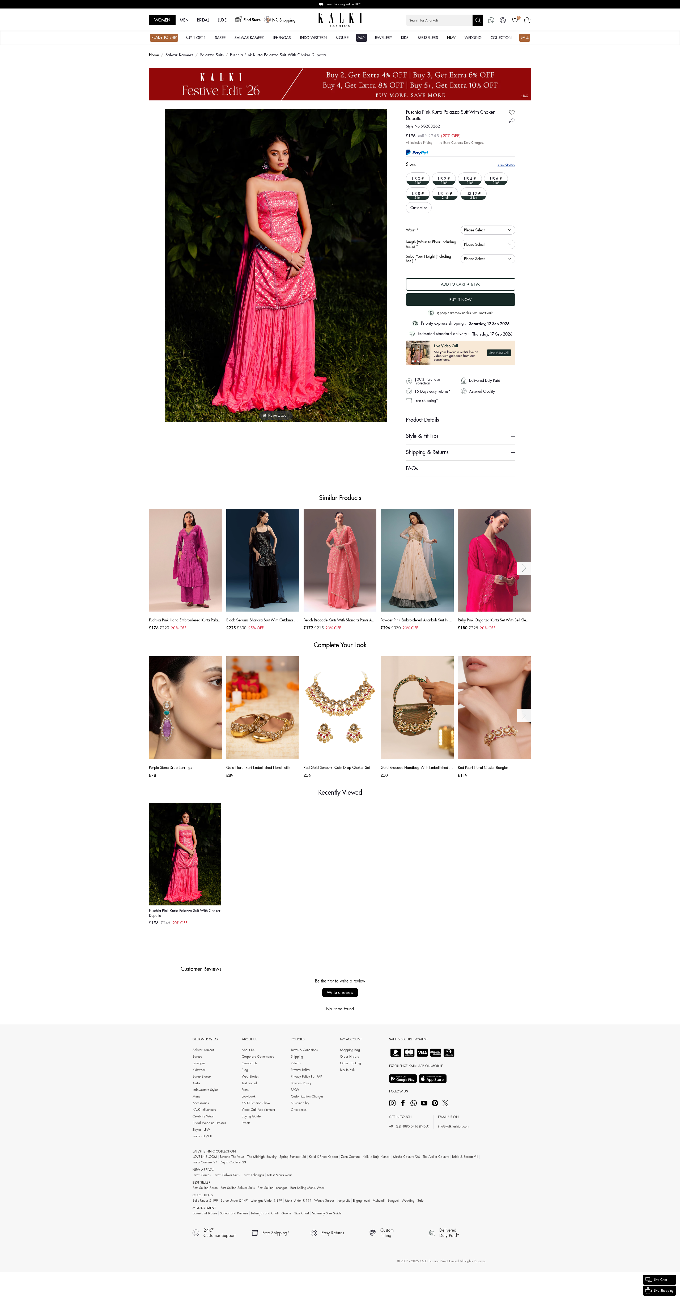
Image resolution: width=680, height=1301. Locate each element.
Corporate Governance (258, 1056)
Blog (245, 1069)
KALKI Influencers (204, 1109)
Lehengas (199, 1063)
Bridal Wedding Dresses (209, 1123)
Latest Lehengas (253, 1175)
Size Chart (301, 1213)
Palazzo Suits (212, 55)
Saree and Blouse (205, 1213)
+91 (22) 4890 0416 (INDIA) (409, 1126)
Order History (349, 1056)
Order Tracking (350, 1063)
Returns (296, 1063)
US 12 (469, 193)
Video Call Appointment (258, 1109)
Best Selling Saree (205, 1187)
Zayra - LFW (201, 1129)
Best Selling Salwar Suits (237, 1187)
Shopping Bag (350, 1050)
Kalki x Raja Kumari (376, 1156)
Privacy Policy (300, 1069)
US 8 (414, 193)
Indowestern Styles (205, 1089)
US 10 (441, 193)
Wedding (408, 1200)
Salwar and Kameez (234, 1213)
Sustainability (300, 1103)
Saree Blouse (202, 1076)
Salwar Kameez (179, 55)
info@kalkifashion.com (453, 1126)
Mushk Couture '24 (406, 1156)
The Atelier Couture (436, 1156)
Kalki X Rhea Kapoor (323, 1156)
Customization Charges (307, 1096)
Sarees (197, 1056)
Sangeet (393, 1200)
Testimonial (249, 1083)
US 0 (414, 178)
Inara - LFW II (202, 1136)
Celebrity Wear (203, 1116)
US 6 (492, 178)
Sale (420, 1200)
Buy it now (460, 300)
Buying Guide (251, 1116)
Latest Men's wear (279, 1175)
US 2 (440, 178)
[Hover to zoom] (276, 265)
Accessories (201, 1103)
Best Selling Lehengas (272, 1187)
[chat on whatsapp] (491, 20)
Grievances (299, 1109)
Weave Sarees (324, 1200)
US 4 (466, 178)
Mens (196, 1096)
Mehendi (379, 1200)
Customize (418, 208)
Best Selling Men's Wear (307, 1187)
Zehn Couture (350, 1156)
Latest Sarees (202, 1175)
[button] (444, 20)
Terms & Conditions (304, 1050)
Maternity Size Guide (326, 1213)
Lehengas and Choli (265, 1213)
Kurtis (196, 1083)
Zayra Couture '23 (233, 1162)
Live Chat (660, 1279)
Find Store (252, 20)
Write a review (340, 992)
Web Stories (250, 1076)
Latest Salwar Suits (227, 1175)
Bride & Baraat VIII (465, 1156)
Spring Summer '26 (292, 1156)
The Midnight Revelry (262, 1156)
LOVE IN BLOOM (205, 1156)
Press (245, 1089)
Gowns (286, 1213)
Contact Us (249, 1063)
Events (246, 1123)
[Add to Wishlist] (511, 112)
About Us (248, 1050)
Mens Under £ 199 (298, 1200)
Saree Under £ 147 (234, 1200)
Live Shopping (664, 1290)
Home (154, 55)
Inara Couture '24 (205, 1162)
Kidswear (199, 1069)
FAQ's (295, 1089)
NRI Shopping (283, 20)
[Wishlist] (515, 20)
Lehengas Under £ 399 (266, 1200)
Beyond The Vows (232, 1156)
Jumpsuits (343, 1200)
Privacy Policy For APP (306, 1076)
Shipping (297, 1056)
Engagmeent (361, 1200)
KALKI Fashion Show (256, 1103)
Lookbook (249, 1096)
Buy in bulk (347, 1069)
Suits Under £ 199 (205, 1200)
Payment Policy (301, 1083)
